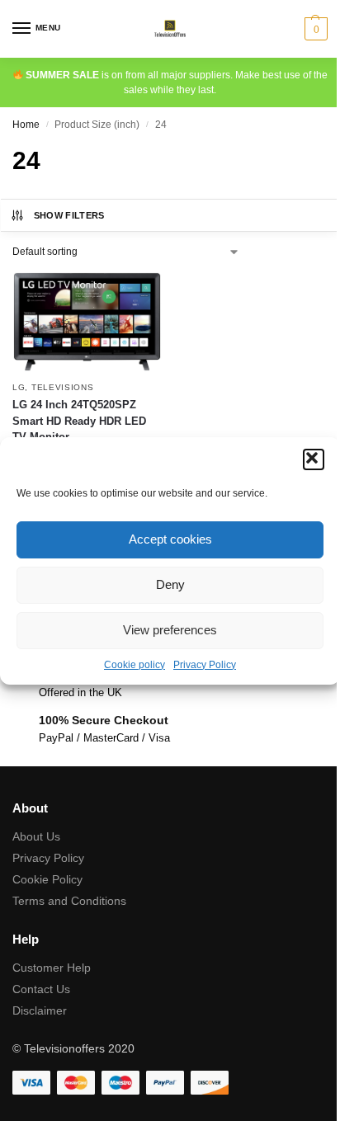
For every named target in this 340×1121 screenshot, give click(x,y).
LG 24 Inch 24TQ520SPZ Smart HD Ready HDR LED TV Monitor (79, 420)
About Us (36, 836)
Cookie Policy (47, 879)
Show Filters (69, 215)
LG (18, 387)
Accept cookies (170, 539)
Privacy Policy (204, 665)
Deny (170, 584)
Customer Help (51, 967)
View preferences (170, 630)
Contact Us (41, 989)
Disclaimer (39, 1010)
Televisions (62, 387)
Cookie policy (134, 665)
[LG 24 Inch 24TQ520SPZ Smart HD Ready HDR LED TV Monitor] (87, 321)
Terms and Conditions (69, 900)
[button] (313, 459)
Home (26, 124)
